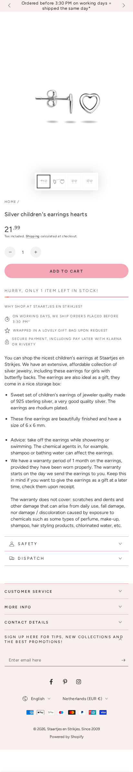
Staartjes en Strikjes (63, 729)
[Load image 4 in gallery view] (89, 182)
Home (10, 202)
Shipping (33, 236)
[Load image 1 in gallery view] (43, 182)
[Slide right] (123, 6)
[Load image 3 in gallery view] (74, 182)
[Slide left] (10, 6)
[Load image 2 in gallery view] (59, 182)
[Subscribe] (124, 660)
